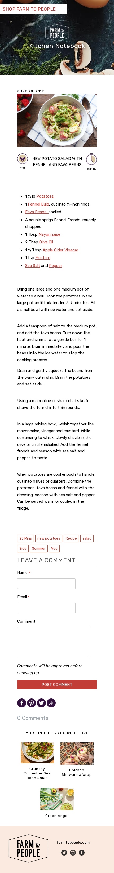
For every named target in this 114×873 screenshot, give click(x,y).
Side (23, 548)
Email (23, 597)
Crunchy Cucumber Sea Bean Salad (37, 773)
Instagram (73, 853)
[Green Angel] (57, 809)
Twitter (64, 853)
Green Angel (57, 816)
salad (86, 538)
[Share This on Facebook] (22, 706)
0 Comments (33, 718)
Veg (54, 548)
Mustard (42, 257)
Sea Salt (32, 265)
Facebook (82, 853)
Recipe (71, 538)
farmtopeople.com (73, 842)
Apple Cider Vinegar (60, 250)
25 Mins (25, 538)
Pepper (55, 265)
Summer (39, 548)
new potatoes (48, 538)
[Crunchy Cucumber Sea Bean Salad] (37, 762)
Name (23, 572)
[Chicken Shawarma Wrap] (77, 763)
